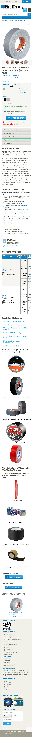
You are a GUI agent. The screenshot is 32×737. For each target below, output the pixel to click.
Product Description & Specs (13, 130)
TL (3, 675)
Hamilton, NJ (7, 634)
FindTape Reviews (8, 654)
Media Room (7, 689)
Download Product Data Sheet (11, 246)
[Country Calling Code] (5, 715)
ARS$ (20, 670)
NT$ (6, 675)
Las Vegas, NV (7, 638)
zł (19, 674)
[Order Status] (15, 1)
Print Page (6, 75)
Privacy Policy (15, 735)
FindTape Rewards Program (10, 664)
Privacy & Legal (7, 684)
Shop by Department (9, 649)
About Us (6, 691)
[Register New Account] (13, 1)
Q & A (11, 140)
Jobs (5, 692)
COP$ (9, 672)
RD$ (15, 672)
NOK (10, 674)
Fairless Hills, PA (7, 639)
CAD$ (8, 670)
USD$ (4, 670)
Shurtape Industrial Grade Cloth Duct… (15, 614)
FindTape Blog (7, 688)
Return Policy (7, 735)
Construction (21, 325)
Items (16, 84)
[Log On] (10, 1)
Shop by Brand (7, 651)
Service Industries (9, 325)
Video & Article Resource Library (11, 652)
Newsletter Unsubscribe (9, 665)
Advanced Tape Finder (9, 646)
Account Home (7, 659)
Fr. (3, 672)
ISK (22, 672)
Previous (25, 24)
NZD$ (14, 674)
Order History (7, 660)
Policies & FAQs (7, 683)
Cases (22, 84)
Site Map (6, 686)
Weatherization (8, 343)
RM (8, 674)
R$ (27, 670)
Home (5, 20)
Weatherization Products (11, 346)
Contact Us (6, 681)
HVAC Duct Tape (16, 333)
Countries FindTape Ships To (10, 644)
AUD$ (24, 670)
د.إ (17, 670)
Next (29, 24)
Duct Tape (11, 20)
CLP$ (6, 672)
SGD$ (25, 674)
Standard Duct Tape (17, 321)
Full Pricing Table (10, 133)
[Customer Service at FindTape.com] (7, 1)
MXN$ (13, 670)
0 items (26, 1)
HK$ (25, 672)
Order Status (7, 662)
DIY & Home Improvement (11, 328)
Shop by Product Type (9, 647)
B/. (17, 674)
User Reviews (8, 143)
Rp (17, 672)
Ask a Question (5, 81)
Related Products (10, 136)
